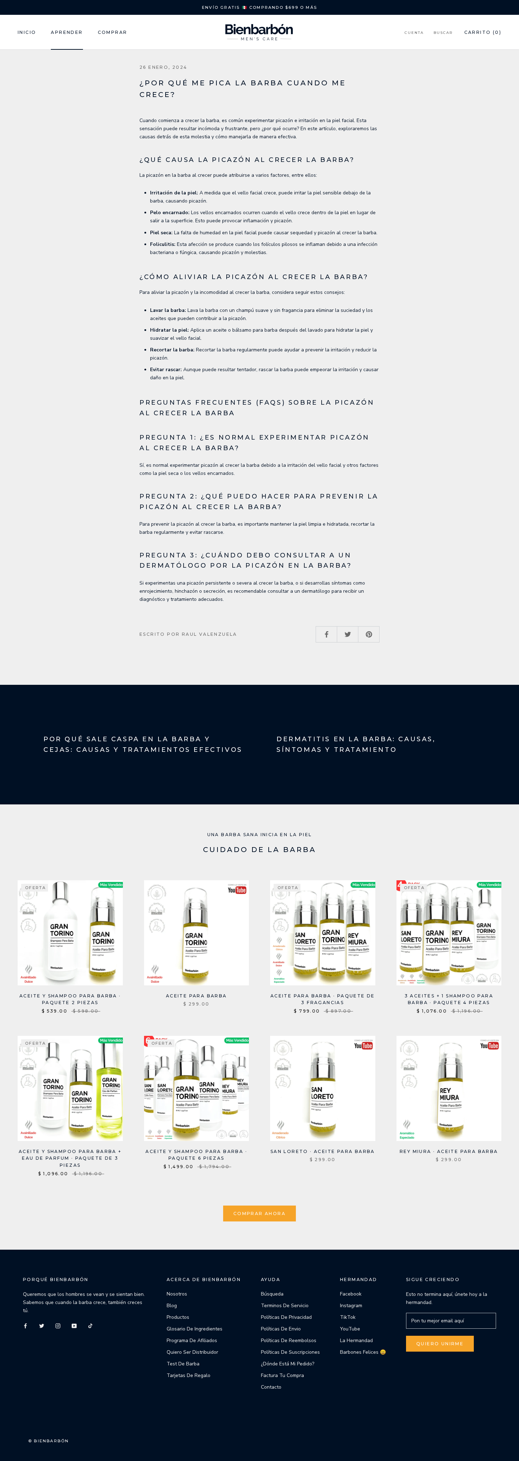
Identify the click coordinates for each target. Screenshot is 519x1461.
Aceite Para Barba (196, 995)
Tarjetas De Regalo (188, 1375)
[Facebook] (25, 1326)
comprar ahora (259, 1213)
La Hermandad (356, 1340)
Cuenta (414, 32)
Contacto (271, 1387)
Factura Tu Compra (282, 1375)
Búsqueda (272, 1294)
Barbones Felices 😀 (363, 1352)
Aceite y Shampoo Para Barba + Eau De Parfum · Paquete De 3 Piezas (70, 1158)
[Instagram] (57, 1326)
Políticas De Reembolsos (288, 1340)
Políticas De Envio (281, 1329)
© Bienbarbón (48, 1440)
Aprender (67, 32)
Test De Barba (183, 1363)
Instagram (351, 1305)
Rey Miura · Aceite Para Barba (449, 1151)
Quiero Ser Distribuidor (192, 1352)
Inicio (27, 32)
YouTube (350, 1329)
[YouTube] (74, 1326)
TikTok (348, 1317)
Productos (178, 1317)
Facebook (351, 1294)
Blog (172, 1305)
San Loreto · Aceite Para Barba (322, 1151)
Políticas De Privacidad (286, 1317)
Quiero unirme (440, 1343)
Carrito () (482, 32)
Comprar (112, 32)
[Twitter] (41, 1326)
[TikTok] (90, 1326)
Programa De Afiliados (192, 1340)
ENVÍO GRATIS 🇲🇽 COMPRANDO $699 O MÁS (259, 7)
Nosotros (177, 1294)
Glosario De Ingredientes (194, 1329)
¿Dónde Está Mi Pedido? (287, 1363)
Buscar (443, 32)
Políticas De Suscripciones (290, 1352)
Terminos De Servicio (285, 1305)
